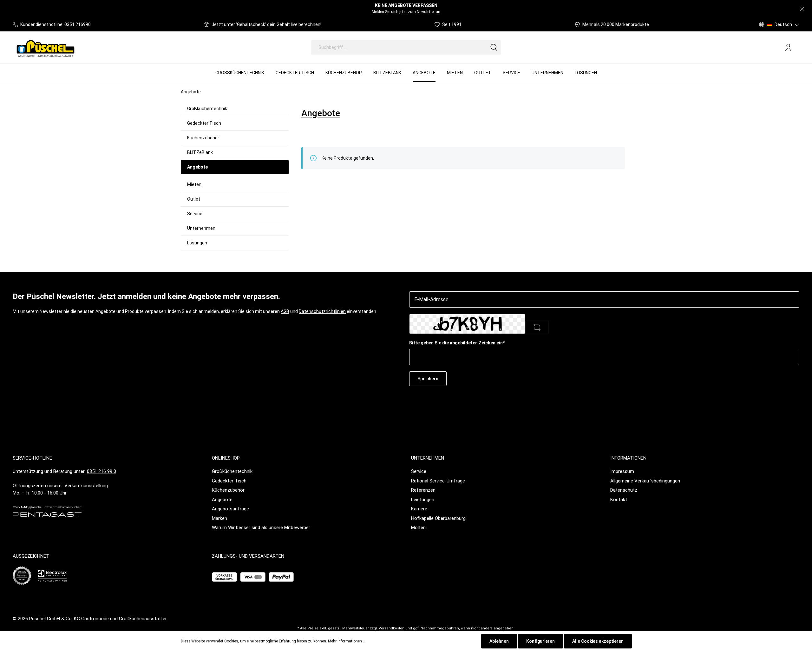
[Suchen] (494, 47)
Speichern (427, 378)
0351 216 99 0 (101, 471)
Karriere (419, 509)
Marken (219, 518)
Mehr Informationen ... (347, 641)
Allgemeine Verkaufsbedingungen (645, 481)
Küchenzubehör (203, 137)
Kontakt (618, 499)
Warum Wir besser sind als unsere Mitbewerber (261, 527)
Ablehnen (499, 641)
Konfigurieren (540, 641)
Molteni (419, 527)
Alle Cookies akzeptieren (598, 641)
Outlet (193, 199)
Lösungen (197, 242)
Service (194, 213)
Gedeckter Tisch (204, 123)
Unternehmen (201, 228)
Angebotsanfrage (230, 509)
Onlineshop (226, 458)
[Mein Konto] (788, 47)
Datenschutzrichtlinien (322, 311)
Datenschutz (623, 490)
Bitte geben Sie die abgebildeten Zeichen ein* (457, 342)
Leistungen (422, 499)
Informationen (628, 458)
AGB (285, 311)
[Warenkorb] (796, 47)
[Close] (802, 9)
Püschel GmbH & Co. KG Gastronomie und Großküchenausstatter (98, 618)
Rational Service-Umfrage (438, 481)
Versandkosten (391, 628)
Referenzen (423, 490)
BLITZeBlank (200, 152)
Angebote (222, 499)
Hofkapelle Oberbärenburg (438, 518)
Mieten (194, 184)
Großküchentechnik (207, 108)
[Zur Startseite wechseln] (45, 47)
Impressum (622, 471)
